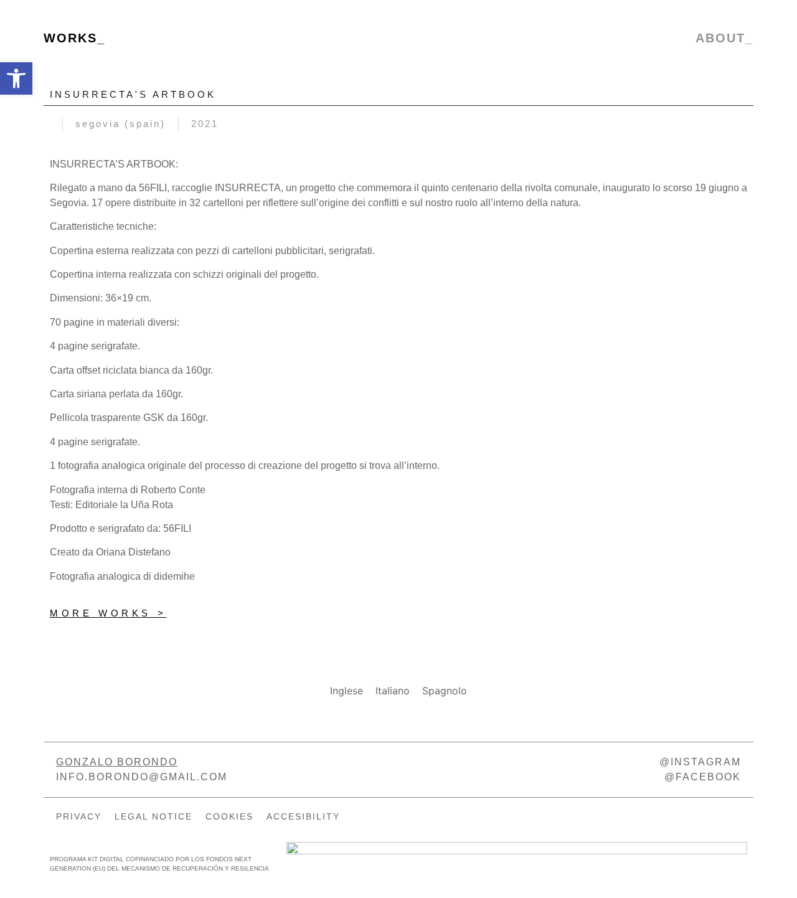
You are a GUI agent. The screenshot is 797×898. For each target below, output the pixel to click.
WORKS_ (74, 38)
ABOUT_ (724, 38)
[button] (16, 78)
